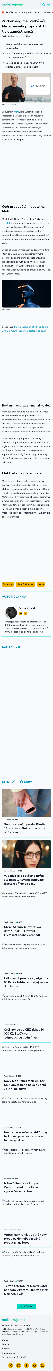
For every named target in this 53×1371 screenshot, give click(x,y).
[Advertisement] (26, 171)
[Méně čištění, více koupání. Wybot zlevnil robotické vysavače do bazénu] (26, 1162)
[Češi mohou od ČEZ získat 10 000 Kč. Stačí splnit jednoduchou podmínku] (26, 1008)
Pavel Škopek (9, 1076)
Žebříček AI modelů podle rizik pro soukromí (28, 12)
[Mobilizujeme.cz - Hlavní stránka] (12, 4)
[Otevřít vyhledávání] (44, 5)
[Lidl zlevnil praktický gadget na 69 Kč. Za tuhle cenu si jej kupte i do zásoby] (26, 957)
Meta (16, 111)
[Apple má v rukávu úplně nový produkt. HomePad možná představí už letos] (26, 1213)
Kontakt (6, 1348)
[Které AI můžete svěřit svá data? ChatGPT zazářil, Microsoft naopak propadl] (26, 906)
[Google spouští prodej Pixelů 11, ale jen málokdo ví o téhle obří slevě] (26, 803)
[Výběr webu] (25, 4)
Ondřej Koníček (8, 36)
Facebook (8, 584)
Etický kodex (8, 1353)
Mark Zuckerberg (25, 584)
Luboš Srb (8, 1025)
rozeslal (6, 223)
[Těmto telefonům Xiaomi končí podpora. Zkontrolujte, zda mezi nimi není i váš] (26, 1264)
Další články (26, 1306)
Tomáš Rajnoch (10, 871)
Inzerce (5, 1344)
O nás (5, 1339)
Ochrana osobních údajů (14, 1357)
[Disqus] (26, 685)
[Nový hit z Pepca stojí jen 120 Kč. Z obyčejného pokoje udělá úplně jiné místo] (26, 1059)
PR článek (8, 819)
